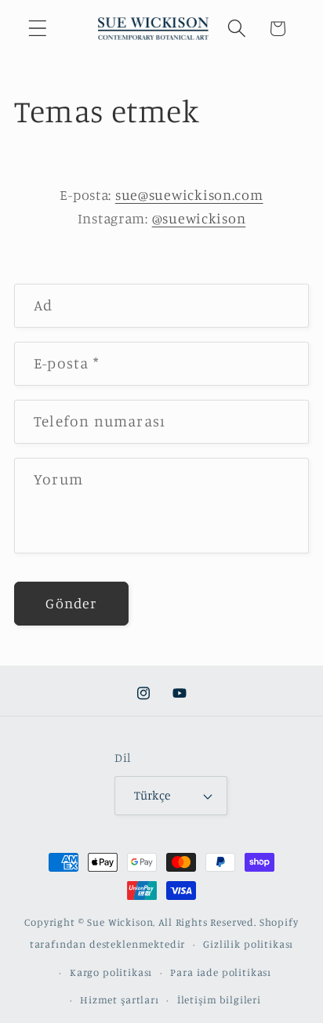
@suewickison (199, 218)
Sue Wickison (120, 922)
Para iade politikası (220, 972)
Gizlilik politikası (248, 944)
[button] (38, 28)
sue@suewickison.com (189, 194)
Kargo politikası (111, 972)
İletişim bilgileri (219, 999)
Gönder (70, 602)
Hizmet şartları (119, 999)
